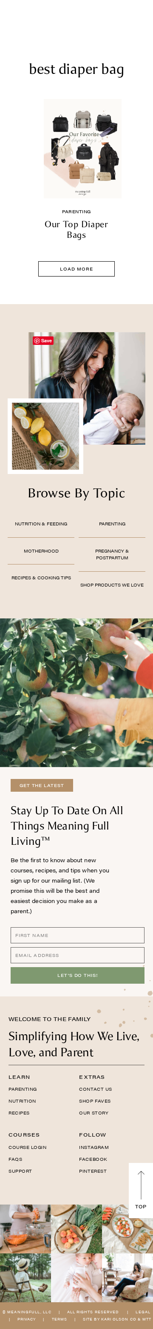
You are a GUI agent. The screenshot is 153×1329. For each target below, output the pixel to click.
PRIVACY (26, 1319)
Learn (19, 1077)
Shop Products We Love (112, 585)
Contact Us (95, 1089)
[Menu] (14, 19)
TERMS (59, 1319)
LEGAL (143, 1311)
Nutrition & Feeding (41, 524)
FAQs (15, 1159)
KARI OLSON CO (118, 1319)
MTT (146, 1319)
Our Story (93, 1113)
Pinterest (93, 1171)
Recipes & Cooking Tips (41, 578)
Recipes (19, 1113)
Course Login (27, 1147)
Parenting (76, 211)
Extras (92, 1077)
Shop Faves (94, 1101)
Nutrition (22, 1101)
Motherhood (41, 551)
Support (20, 1171)
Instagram (94, 1147)
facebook (93, 1159)
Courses (24, 1134)
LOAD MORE (76, 269)
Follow (92, 1134)
